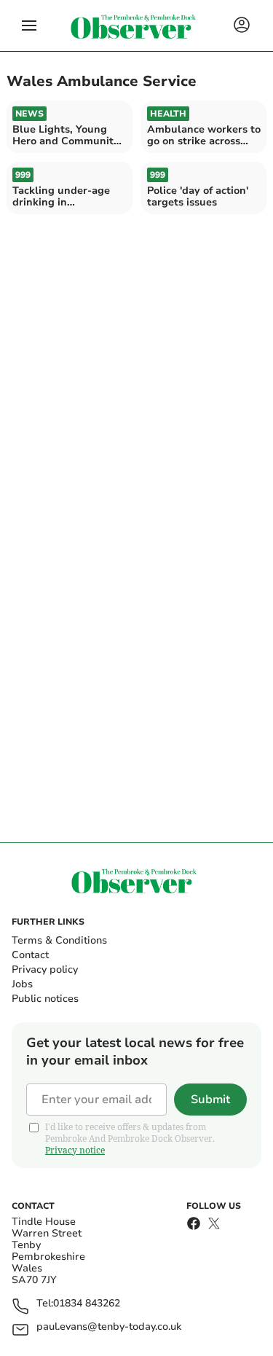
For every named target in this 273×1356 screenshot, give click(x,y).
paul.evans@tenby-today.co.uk (108, 1327)
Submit (210, 1100)
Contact (30, 955)
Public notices (45, 999)
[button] (29, 25)
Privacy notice (75, 1150)
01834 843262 (86, 1304)
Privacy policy (45, 969)
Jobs (22, 984)
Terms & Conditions (59, 940)
